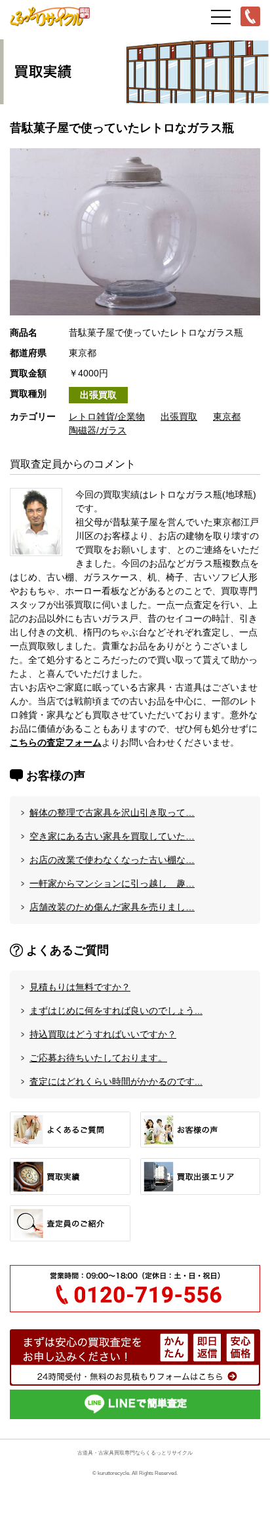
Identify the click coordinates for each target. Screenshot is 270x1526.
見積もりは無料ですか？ (79, 987)
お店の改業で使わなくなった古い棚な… (112, 859)
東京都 (227, 416)
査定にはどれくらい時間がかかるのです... (115, 1081)
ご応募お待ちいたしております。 (98, 1058)
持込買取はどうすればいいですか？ (102, 1034)
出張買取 (98, 395)
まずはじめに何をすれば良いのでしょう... (115, 1010)
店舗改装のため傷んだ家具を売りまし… (112, 907)
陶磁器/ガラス (97, 430)
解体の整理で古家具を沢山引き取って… (112, 812)
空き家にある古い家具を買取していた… (112, 836)
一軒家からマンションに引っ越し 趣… (112, 883)
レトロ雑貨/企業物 (107, 416)
